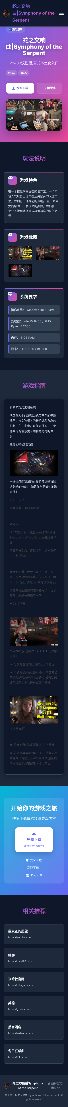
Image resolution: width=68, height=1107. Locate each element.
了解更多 (50, 88)
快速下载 (22, 88)
